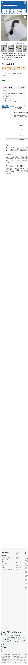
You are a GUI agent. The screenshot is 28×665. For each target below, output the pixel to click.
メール (22, 135)
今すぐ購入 (20, 87)
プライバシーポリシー (16, 662)
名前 (21, 130)
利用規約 (25, 662)
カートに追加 (7, 87)
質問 (20, 125)
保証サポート (16, 150)
